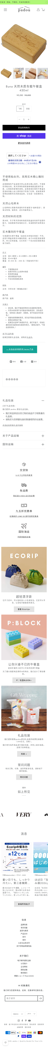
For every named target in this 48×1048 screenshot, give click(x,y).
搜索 (5, 1024)
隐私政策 (33, 1024)
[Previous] (2, 43)
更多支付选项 (24, 143)
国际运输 (8, 444)
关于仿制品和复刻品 (24, 946)
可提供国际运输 (24, 537)
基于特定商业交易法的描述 (18, 1024)
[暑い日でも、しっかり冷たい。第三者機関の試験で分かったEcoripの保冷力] (16, 857)
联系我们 (24, 973)
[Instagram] (19, 1021)
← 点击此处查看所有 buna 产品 (19, 349)
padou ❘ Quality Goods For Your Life (27, 1041)
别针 (35, 362)
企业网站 (24, 967)
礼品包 (29, 337)
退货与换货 (24, 931)
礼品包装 (8, 400)
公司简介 (24, 964)
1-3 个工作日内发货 (24, 475)
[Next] (45, 43)
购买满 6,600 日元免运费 (24, 496)
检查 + (24, 754)
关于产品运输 (11, 435)
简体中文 (16, 1014)
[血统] (19, 119)
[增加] (28, 119)
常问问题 (24, 777)
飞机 (20, 109)
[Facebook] (22, 1021)
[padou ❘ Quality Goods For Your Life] (24, 9)
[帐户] (38, 10)
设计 (24, 104)
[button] (40, 162)
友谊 (28, 109)
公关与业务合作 (24, 943)
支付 (24, 937)
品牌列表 (24, 925)
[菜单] (5, 9)
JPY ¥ (29, 1014)
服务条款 (28, 1027)
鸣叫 (14, 362)
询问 (24, 940)
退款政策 (41, 1024)
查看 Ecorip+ (24, 609)
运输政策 (20, 1027)
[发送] (40, 998)
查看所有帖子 (24, 904)
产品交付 (24, 934)
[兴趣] (26, 1021)
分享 (24, 362)
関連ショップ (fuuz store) (24, 976)
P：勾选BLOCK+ (24, 680)
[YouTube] (29, 1021)
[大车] (43, 10)
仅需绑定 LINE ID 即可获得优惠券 (24, 516)
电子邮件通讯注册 (24, 960)
